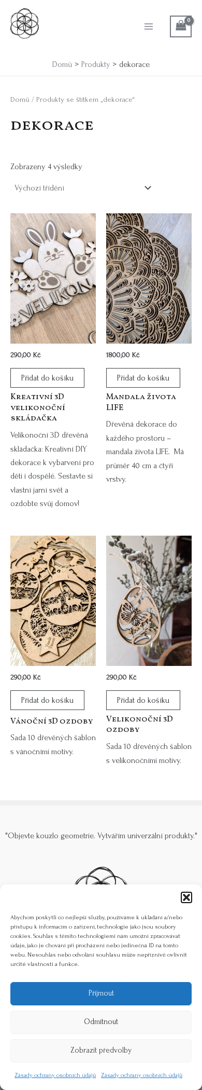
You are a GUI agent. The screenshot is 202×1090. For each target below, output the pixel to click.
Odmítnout (101, 1021)
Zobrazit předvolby (101, 1050)
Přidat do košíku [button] (47, 378)
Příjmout (101, 993)
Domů (20, 99)
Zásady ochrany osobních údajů (55, 1075)
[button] (186, 897)
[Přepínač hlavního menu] (149, 26)
